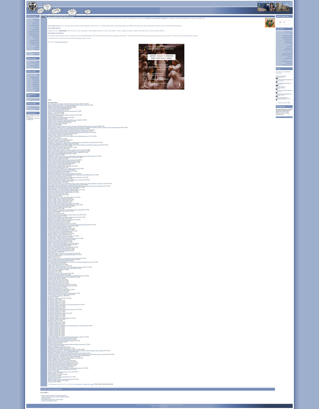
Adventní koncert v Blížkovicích (55, 222)
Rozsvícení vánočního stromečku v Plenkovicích (60, 247)
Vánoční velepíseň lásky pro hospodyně (58, 366)
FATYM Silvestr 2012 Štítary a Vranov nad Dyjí (59, 361)
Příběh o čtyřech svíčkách (54, 138)
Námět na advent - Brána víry (55, 380)
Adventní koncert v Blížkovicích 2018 (57, 242)
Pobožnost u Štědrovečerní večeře (56, 221)
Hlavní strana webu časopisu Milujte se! (33, 107)
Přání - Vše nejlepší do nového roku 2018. (58, 249)
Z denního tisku (51, 272)
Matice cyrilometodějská (281, 46)
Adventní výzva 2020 (53, 213)
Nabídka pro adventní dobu (54, 123)
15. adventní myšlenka (53, 314)
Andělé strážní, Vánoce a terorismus (57, 265)
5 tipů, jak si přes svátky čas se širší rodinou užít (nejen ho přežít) (64, 258)
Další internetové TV (280, 42)
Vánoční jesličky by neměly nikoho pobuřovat (59, 284)
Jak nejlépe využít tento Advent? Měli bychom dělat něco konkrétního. (65, 177)
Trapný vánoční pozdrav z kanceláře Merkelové (59, 231)
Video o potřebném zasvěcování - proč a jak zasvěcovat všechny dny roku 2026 (67, 105)
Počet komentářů (78, 384)
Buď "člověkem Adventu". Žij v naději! (57, 140)
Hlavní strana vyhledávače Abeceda (32, 99)
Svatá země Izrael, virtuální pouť (283, 44)
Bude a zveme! (30, 22)
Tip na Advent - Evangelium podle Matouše (58, 228)
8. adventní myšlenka (53, 327)
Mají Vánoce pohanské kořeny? (55, 172)
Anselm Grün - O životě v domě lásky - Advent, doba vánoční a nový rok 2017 (67, 267)
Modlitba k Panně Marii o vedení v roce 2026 (58, 106)
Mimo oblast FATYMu (31, 45)
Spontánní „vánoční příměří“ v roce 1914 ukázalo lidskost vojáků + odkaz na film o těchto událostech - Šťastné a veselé (77, 183)
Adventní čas (51, 378)
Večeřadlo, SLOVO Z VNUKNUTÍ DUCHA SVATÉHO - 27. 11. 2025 (64, 120)
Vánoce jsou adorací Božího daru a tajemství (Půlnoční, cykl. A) (63, 217)
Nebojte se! (50, 257)
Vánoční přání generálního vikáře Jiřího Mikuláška (60, 363)
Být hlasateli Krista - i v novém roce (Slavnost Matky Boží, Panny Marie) (65, 128)
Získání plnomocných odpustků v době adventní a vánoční (62, 157)
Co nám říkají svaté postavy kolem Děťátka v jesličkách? (62, 115)
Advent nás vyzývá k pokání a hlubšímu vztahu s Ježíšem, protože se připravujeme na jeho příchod (72, 142)
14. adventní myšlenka (53, 315)
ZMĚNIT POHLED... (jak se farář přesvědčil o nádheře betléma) (63, 189)
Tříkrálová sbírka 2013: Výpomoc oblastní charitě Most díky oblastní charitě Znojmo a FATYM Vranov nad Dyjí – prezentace (78, 354)
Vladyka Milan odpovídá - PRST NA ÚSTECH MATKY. (61, 197)
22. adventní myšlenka (53, 302)
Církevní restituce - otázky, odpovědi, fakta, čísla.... (284, 61)
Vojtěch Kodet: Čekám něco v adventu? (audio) (59, 338)
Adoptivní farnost (30, 27)
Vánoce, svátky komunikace (55, 264)
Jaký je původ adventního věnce (56, 290)
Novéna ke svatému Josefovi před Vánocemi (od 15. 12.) (61, 159)
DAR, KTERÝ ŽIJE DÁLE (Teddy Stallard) (58, 206)
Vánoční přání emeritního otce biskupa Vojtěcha (59, 171)
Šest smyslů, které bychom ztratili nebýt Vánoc (59, 285)
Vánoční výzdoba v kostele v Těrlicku (57, 201)
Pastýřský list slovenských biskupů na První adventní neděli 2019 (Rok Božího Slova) (68, 224)
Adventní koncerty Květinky (54, 279)
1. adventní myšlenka (53, 335)
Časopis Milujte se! (280, 31)
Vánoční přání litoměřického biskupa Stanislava (59, 133)
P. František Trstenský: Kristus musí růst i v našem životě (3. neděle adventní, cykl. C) (69, 136)
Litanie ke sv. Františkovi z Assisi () (49, 400)
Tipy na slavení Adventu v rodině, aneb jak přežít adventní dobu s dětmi (65, 337)
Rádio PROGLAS (280, 39)
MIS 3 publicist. (30, 82)
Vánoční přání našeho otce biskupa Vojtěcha (58, 223)
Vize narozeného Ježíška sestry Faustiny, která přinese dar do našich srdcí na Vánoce (69, 132)
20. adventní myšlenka (53, 305)
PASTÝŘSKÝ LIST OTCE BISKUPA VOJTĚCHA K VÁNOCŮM (63, 187)
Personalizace (30, 52)
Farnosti (28, 25)
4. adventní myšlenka (53, 332)
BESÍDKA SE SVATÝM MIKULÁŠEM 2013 (58, 348)
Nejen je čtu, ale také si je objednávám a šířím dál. (281, 98)
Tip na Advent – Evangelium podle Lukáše (58, 248)
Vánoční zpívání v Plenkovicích (55, 148)
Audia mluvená (30, 88)
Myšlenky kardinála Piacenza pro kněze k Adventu (60, 379)
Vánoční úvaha (51, 255)
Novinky (28, 77)
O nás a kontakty (30, 49)
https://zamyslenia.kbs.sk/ (61, 42)
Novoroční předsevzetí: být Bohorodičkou (58, 233)
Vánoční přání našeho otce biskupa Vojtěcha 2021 (60, 191)
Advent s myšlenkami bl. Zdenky (56, 346)
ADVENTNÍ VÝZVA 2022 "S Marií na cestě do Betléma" (61, 173)
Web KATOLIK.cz (280, 35)
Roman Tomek (54, 384)
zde (35, 115)
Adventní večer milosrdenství (55, 292)
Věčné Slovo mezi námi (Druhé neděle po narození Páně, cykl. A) (64, 214)
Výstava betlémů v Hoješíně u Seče (56, 176)
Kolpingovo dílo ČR (280, 58)
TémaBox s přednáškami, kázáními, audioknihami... (284, 53)
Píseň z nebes (51, 375)
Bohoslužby (29, 23)
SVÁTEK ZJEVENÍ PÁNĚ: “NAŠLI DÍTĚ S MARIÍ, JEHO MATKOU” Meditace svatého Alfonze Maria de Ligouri (75, 145)
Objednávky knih (30, 67)
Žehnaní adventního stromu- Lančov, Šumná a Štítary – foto (62, 358)
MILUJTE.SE (285, 1)
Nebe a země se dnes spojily (55, 282)
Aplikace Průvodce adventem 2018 (56, 246)
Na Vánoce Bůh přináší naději (55, 110)
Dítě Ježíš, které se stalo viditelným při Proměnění (60, 203)
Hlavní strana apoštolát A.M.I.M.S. (32, 62)
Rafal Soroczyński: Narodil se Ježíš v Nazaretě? (59, 166)
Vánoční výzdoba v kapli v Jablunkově (57, 198)
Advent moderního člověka (54, 118)
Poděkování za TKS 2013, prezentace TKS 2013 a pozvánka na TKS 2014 (66, 353)
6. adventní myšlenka (53, 329)
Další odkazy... (279, 64)
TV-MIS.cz (277, 1)
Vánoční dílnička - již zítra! (54, 374)
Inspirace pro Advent (53, 345)
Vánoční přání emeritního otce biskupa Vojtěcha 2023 (61, 161)
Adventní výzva (51, 196)
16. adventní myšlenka (53, 312)
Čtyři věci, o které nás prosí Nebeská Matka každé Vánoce (62, 204)
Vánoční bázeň (51, 270)
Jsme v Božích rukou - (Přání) (55, 280)
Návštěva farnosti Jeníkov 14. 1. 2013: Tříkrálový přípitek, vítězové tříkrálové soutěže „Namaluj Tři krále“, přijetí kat (76, 350)
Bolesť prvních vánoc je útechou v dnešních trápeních (61, 253)
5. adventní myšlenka (53, 330)
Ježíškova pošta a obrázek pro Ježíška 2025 (59, 121)
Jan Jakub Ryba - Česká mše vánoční (57, 237)
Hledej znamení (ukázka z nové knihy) (57, 178)
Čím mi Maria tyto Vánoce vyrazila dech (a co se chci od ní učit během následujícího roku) (70, 262)
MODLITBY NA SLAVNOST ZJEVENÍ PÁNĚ (59, 107)
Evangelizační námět (53, 155)
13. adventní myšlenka (53, 317)
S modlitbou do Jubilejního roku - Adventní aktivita (60, 143)
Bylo (28, 31)
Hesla (28, 34)
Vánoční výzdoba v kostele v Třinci (56, 202)
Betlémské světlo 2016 (53, 278)
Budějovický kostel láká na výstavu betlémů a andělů (61, 340)
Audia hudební (30, 86)
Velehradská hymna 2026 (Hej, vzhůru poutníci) (52, 399)
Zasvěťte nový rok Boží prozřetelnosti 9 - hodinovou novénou (62, 168)
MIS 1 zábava (29, 79)
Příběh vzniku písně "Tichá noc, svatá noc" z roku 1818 (61, 268)
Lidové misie (29, 36)
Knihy (28, 42)
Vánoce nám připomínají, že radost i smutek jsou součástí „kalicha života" (66, 150)
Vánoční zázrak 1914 (53, 208)
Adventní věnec (51, 125)
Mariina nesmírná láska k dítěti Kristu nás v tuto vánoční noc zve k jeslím (66, 151)
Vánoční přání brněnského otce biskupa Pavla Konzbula (61, 111)
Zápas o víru (51, 137)
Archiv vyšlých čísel (31, 109)
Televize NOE (279, 37)
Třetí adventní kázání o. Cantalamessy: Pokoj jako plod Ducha (63, 304)
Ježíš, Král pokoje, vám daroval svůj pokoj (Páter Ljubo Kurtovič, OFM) (65, 103)
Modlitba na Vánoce (52, 113)
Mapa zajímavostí (30, 38)
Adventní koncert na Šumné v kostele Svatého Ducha (61, 293)
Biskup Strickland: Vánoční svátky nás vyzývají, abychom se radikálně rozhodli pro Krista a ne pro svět (73, 126)
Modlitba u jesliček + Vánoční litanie (56, 234)
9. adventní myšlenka (53, 324)
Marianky (29, 40)
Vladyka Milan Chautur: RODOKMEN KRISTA (59, 153)
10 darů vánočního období (54, 216)
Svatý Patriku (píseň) (46, 398)
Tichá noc (50, 370)
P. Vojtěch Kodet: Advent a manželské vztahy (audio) (61, 277)
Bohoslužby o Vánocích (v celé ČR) (56, 298)
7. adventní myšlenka (53, 328)
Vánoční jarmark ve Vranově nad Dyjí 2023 (58, 163)
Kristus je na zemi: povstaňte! (55, 269)
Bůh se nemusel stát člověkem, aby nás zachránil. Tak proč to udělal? (65, 152)
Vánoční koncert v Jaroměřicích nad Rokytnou (59, 369)
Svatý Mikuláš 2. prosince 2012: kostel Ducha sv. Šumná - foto (63, 349)
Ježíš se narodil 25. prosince (55, 182)
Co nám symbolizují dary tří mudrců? (57, 232)
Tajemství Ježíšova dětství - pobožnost (57, 181)
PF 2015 (50, 297)
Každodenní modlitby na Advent (55, 141)
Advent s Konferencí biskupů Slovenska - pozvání (60, 226)
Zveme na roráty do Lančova (55, 193)
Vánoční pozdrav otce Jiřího (54, 288)
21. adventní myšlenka (53, 303)
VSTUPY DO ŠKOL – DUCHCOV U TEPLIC (58, 360)
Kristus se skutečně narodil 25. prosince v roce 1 (60, 371)
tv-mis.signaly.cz (29, 117)
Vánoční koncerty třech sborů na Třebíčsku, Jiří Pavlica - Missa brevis (65, 368)
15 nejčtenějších (30, 54)
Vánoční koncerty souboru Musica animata (58, 169)
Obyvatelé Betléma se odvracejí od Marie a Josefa (60, 188)
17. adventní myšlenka (53, 310)
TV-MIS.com (268, 1)
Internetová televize (280, 41)
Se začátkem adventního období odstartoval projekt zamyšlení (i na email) (66, 344)
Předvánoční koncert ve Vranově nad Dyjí (58, 229)
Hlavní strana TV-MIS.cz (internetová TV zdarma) (32, 75)
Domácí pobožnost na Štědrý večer (56, 207)
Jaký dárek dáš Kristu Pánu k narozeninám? (58, 376)
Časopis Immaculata (280, 48)
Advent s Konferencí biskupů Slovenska (57, 211)
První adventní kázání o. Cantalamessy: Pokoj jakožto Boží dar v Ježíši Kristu (67, 325)
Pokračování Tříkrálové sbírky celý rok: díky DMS (60, 351)
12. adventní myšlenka (53, 319)
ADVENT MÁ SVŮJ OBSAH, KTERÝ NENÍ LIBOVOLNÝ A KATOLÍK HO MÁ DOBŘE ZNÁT (70, 174)
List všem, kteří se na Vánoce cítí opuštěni (58, 239)
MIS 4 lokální (29, 84)
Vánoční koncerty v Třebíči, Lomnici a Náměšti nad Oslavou (62, 238)
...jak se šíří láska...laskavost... (55, 295)
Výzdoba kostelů (30, 47)
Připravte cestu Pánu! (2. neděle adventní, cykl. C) (60, 243)
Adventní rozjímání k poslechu (55, 194)
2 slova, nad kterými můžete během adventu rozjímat (61, 162)
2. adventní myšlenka (53, 334)
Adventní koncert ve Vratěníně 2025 (56, 122)
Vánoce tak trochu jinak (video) (55, 283)
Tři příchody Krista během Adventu (56, 274)
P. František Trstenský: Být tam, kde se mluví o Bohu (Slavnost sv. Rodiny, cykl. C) (68, 130)
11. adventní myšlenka (53, 322)
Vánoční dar (51, 212)
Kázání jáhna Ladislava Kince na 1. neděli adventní (60, 192)
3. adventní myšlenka (53, 333)
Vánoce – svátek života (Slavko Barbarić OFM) (59, 244)
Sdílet (49, 99)
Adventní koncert (52, 343)
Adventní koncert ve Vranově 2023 (56, 164)
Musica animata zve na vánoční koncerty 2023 (59, 147)
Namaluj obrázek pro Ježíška (55, 158)
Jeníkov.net (278, 54)
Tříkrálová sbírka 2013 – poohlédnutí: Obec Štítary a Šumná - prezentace (65, 355)
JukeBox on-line (279, 50)
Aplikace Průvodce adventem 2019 (56, 227)
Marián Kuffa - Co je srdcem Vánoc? (56, 218)
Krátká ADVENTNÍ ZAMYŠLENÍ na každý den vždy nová (62, 309)
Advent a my (51, 381)
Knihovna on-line (30, 64)
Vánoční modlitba (52, 116)
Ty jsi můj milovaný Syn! (54, 263)
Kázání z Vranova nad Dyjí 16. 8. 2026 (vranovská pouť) (54, 395)
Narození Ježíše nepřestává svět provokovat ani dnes (61, 219)
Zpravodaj (29, 29)
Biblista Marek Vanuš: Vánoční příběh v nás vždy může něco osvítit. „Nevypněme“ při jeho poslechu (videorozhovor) (76, 186)
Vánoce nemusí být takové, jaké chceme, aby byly (60, 236)
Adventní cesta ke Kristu (54, 287)
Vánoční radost (51, 299)
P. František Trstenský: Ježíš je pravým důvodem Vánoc (61, 254)
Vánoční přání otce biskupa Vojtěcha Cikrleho (59, 365)
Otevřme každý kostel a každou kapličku (58, 117)
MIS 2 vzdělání (30, 80)
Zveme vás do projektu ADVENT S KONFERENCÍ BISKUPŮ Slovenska (65, 275)
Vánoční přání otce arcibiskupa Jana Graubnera (59, 364)
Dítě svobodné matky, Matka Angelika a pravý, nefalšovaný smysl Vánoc (65, 179)
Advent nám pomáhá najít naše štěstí (57, 241)
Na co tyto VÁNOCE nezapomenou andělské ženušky (61, 259)
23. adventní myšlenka (53, 300)
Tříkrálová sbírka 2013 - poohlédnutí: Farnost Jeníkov (61, 356)
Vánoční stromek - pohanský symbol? (57, 135)
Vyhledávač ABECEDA (281, 63)
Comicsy (28, 65)
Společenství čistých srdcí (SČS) (283, 33)
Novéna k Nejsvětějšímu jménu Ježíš (57, 146)
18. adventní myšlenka (53, 308)
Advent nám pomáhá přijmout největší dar (58, 289)
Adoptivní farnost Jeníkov (282, 56)
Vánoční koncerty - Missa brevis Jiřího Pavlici (59, 339)
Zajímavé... (29, 44)
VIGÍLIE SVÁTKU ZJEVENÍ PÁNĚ (56, 108)
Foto (28, 33)
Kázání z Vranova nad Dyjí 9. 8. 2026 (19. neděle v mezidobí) (55, 396)
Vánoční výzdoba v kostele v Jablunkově (58, 199)
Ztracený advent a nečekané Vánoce (57, 313)
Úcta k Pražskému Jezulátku (55, 167)
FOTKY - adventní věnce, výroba (56, 359)
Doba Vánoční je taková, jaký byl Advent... (58, 294)
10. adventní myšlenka (53, 323)
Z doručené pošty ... (53, 252)
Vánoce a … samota (53, 112)
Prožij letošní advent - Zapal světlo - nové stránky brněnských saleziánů (65, 209)
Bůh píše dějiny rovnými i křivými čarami (58, 273)
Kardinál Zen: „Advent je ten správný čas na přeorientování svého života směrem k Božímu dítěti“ (71, 156)
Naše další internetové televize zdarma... (31, 91)
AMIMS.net (260, 1)
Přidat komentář (86, 384)
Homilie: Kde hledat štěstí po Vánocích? (57, 251)
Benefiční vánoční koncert (54, 342)
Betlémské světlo (52, 320)
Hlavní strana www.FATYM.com (30, 20)
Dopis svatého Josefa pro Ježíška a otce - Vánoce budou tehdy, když (64, 184)
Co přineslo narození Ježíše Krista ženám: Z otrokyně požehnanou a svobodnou (67, 131)
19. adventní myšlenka (53, 307)
